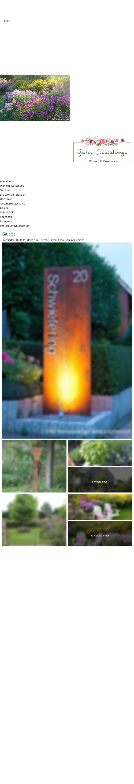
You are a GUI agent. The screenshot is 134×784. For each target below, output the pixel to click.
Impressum (6, 225)
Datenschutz (21, 225)
